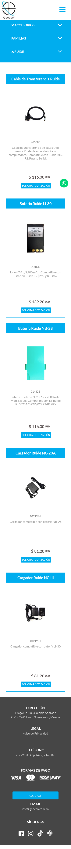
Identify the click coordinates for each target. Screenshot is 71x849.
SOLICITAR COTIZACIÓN (36, 185)
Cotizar (35, 795)
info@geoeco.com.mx (35, 809)
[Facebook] (21, 833)
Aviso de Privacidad (35, 733)
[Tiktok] (40, 833)
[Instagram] (30, 833)
